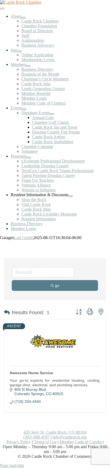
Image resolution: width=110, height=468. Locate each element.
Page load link (12, 465)
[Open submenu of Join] (20, 51)
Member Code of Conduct (82, 442)
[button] (7, 312)
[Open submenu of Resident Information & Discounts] (70, 196)
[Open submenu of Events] (24, 109)
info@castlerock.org (70, 437)
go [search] (57, 285)
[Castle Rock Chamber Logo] (20, 2)
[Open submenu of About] (23, 17)
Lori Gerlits (23, 237)
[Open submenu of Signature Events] (52, 114)
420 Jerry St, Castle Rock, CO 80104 (55, 432)
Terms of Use (45, 442)
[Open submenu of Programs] (29, 157)
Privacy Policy (18, 442)
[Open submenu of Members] (28, 66)
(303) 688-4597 (36, 437)
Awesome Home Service (31, 373)
